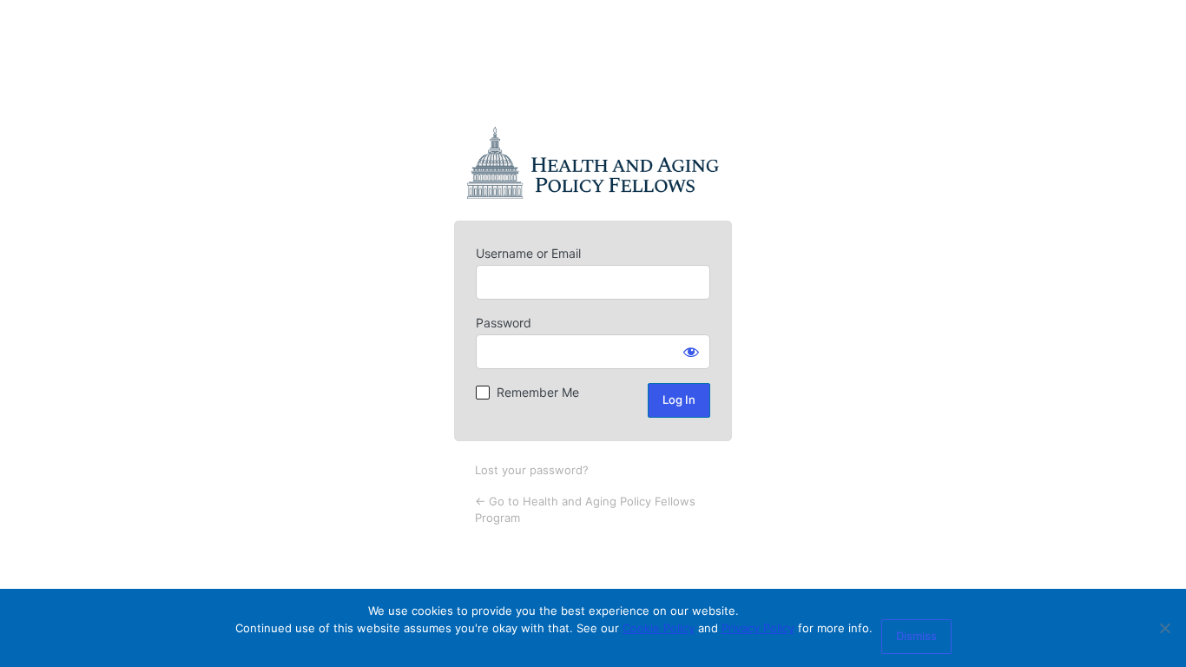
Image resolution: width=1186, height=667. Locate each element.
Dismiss (916, 636)
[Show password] (691, 351)
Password (503, 322)
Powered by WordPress (593, 163)
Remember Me (538, 392)
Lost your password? (532, 470)
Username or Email (528, 253)
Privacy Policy (757, 628)
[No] (1164, 628)
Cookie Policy (659, 628)
